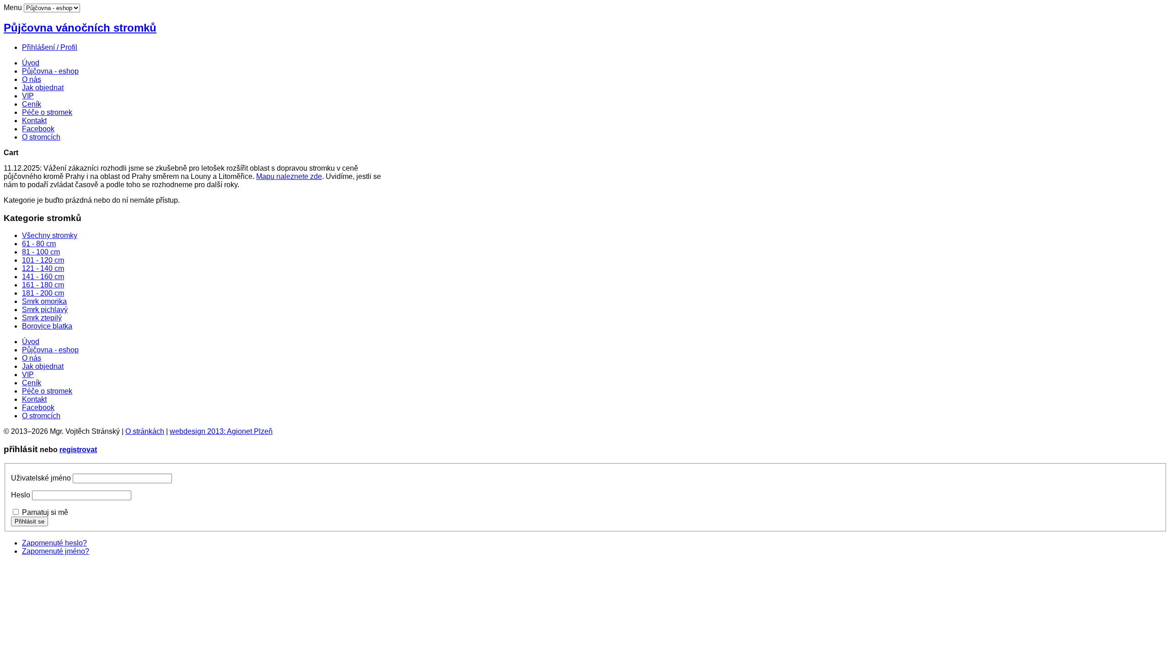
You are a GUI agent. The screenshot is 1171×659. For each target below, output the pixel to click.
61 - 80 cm (39, 244)
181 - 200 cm (43, 293)
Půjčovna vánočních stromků (80, 28)
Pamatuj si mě (45, 512)
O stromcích (41, 137)
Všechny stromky (49, 235)
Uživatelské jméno (41, 478)
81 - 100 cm (41, 252)
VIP (28, 96)
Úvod (30, 63)
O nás (31, 79)
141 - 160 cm (43, 277)
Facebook (38, 129)
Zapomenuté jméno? (55, 551)
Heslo (20, 495)
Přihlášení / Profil (49, 47)
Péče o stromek (47, 112)
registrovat (78, 450)
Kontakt (34, 120)
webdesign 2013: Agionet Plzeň (221, 431)
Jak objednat (43, 88)
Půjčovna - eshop (50, 71)
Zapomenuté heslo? (54, 543)
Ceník (31, 104)
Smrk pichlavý (45, 309)
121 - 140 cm (43, 268)
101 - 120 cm (43, 260)
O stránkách (144, 431)
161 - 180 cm (43, 285)
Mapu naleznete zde (289, 176)
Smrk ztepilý (42, 318)
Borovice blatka (47, 326)
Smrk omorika (44, 301)
